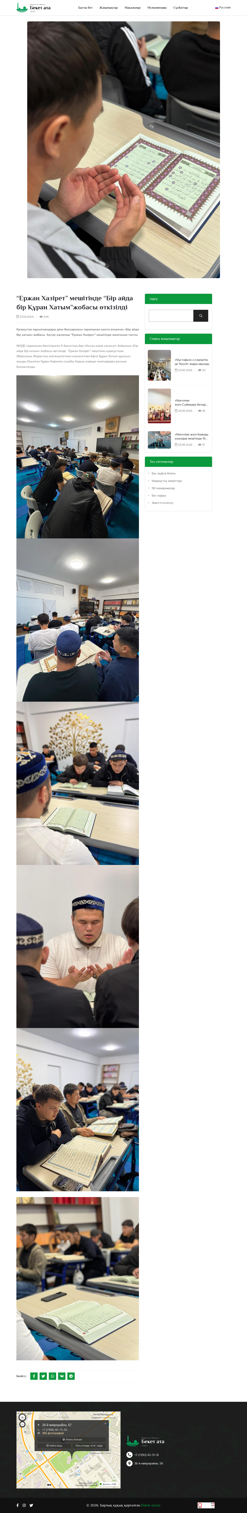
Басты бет (85, 7)
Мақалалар (132, 7)
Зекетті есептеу (162, 503)
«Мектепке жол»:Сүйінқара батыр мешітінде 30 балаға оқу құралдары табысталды (191, 403)
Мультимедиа (157, 7)
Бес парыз (159, 495)
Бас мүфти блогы (163, 473)
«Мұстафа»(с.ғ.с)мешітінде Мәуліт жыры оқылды (192, 362)
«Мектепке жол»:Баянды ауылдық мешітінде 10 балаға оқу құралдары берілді (191, 437)
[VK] (61, 1376)
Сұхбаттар (180, 7)
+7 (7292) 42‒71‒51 (146, 1455)
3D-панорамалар (163, 488)
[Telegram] (71, 1376)
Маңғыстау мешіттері (167, 481)
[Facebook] (34, 1376)
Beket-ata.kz (150, 1505)
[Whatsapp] (52, 1376)
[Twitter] (43, 1376)
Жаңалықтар (108, 7)
